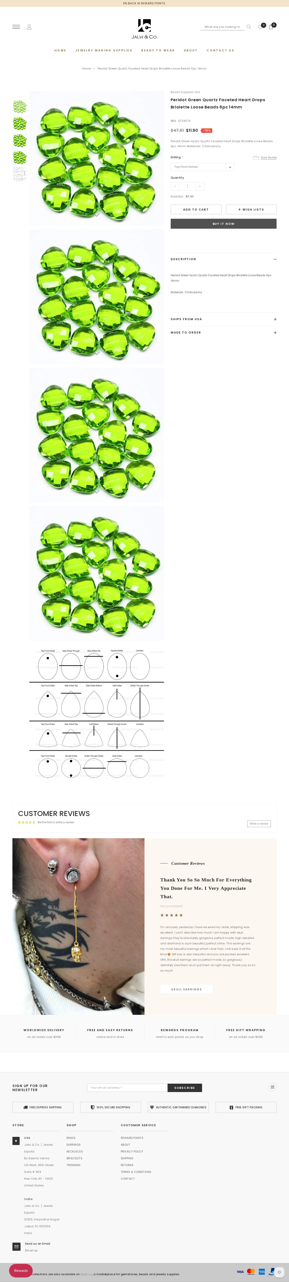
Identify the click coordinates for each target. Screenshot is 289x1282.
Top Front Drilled (186, 167)
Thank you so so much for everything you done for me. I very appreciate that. (206, 888)
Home (86, 68)
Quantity (177, 178)
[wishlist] (260, 26)
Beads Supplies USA (185, 92)
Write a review (259, 824)
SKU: (174, 121)
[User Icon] (29, 27)
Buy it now (224, 224)
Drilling (177, 157)
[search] (248, 27)
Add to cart (196, 209)
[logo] (144, 27)
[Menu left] (16, 27)
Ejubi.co (86, 1274)
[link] (19, 106)
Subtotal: (177, 196)
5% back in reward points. (144, 3)
